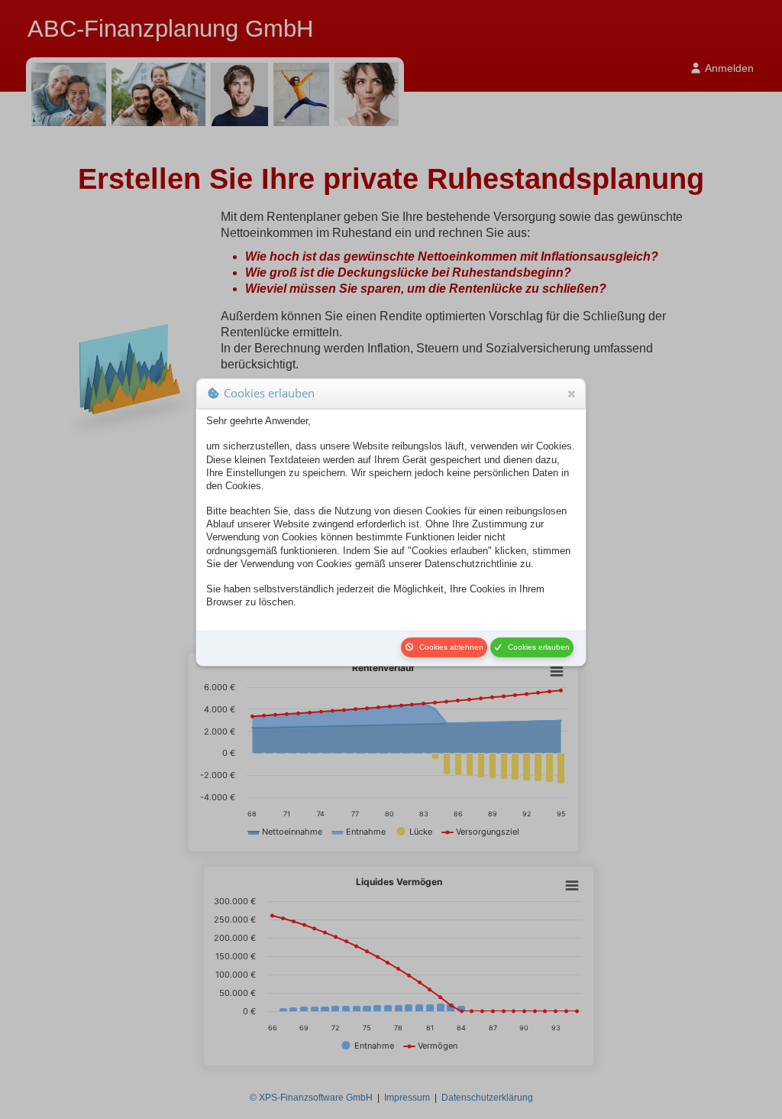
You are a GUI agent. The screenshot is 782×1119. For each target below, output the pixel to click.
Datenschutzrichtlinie (471, 563)
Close (571, 393)
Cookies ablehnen (449, 647)
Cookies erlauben (536, 647)
